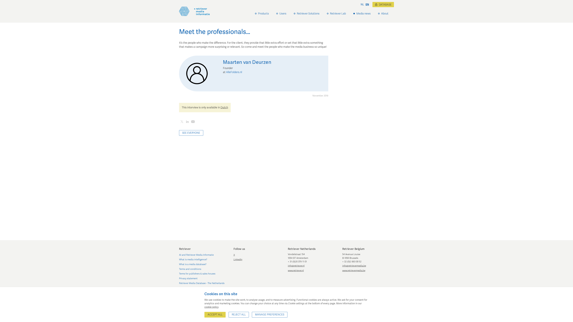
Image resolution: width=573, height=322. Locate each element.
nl (362, 4)
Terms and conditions (190, 269)
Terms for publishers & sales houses (197, 273)
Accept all (215, 314)
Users (282, 13)
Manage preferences (269, 314)
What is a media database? (193, 264)
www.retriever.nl (296, 270)
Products (263, 13)
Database (385, 4)
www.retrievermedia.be (353, 270)
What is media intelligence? (193, 259)
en (367, 4)
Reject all (239, 314)
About (384, 13)
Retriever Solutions (308, 13)
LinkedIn (238, 259)
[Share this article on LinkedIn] (187, 122)
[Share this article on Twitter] (182, 122)
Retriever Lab (338, 13)
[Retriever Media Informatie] (194, 11)
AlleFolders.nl (234, 72)
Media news (363, 13)
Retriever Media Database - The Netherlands (201, 283)
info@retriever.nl (296, 265)
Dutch (224, 107)
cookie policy (211, 307)
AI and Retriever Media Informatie (196, 255)
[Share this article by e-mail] (193, 122)
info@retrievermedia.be (354, 265)
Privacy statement (188, 278)
